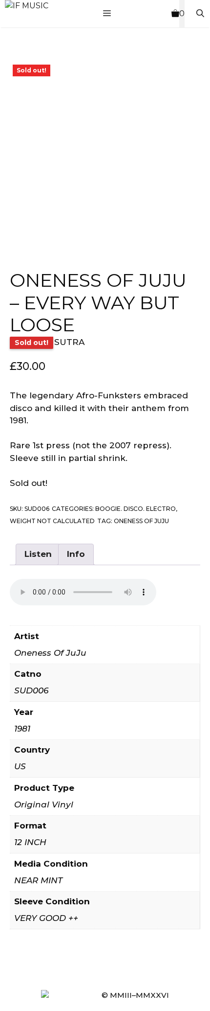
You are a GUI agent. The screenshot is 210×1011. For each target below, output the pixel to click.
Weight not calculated (52, 521)
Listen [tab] (38, 554)
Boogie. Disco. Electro (135, 508)
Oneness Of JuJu (141, 521)
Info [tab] (76, 554)
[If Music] (26, 6)
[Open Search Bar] (200, 13)
